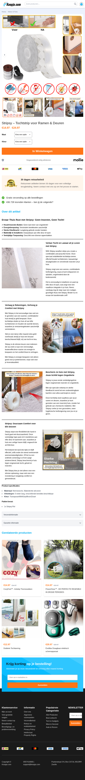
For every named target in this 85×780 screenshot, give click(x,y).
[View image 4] (75, 107)
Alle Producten (52, 715)
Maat (4, 134)
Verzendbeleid (29, 721)
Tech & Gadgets (52, 721)
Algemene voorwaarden (29, 716)
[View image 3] (54, 107)
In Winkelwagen (42, 151)
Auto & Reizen (51, 727)
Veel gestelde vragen (7, 716)
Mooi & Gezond (52, 724)
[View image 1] (12, 107)
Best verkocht (51, 718)
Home (4, 12)
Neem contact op (8, 721)
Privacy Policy (29, 729)
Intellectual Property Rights (30, 734)
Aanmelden (42, 685)
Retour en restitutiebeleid (29, 725)
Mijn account (7, 712)
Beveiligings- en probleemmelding (8, 728)
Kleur (4, 142)
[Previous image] (5, 55)
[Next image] (80, 55)
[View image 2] (33, 107)
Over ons (27, 712)
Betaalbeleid (7, 724)
